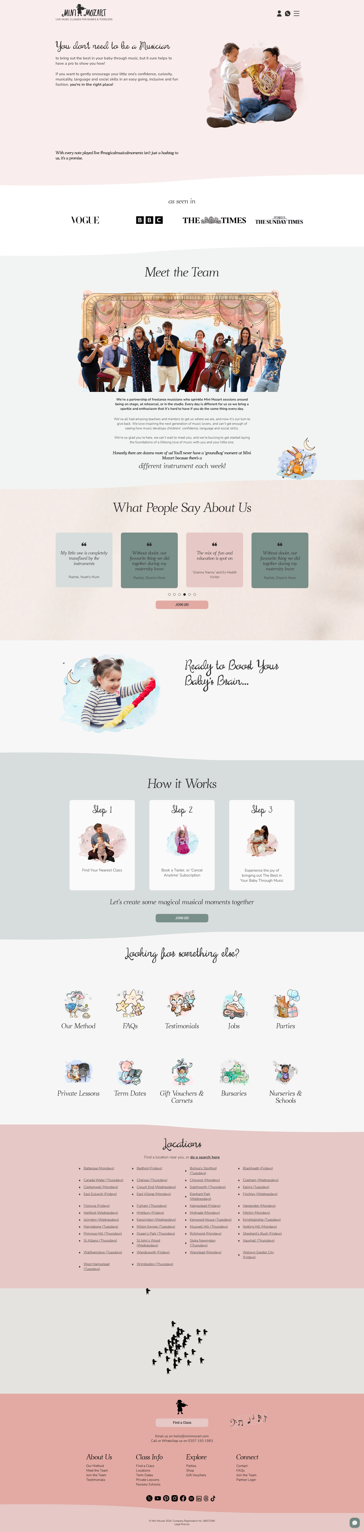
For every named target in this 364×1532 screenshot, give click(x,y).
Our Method (78, 1026)
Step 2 (182, 811)
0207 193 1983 (200, 1441)
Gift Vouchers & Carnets (182, 1097)
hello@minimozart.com (191, 1436)
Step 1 (102, 811)
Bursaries (233, 1093)
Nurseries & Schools (285, 1097)
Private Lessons (78, 1093)
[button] (169, 594)
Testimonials (182, 1026)
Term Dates (130, 1093)
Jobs (234, 1026)
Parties (285, 1026)
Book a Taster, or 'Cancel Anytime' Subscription (182, 873)
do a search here (205, 1157)
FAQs (130, 1026)
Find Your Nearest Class (102, 870)
